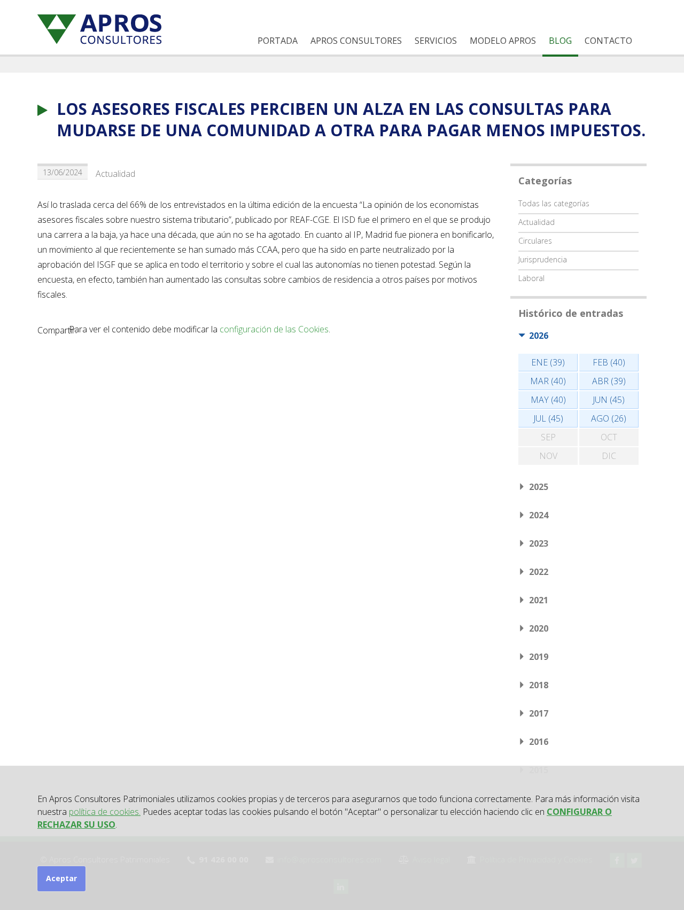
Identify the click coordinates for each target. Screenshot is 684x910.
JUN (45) (609, 400)
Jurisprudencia (542, 259)
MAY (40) (548, 400)
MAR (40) (548, 381)
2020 (538, 628)
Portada (278, 40)
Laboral (531, 278)
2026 (538, 335)
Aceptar (61, 878)
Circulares (535, 241)
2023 (538, 543)
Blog (560, 40)
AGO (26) (608, 418)
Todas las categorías (553, 203)
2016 (538, 742)
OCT (609, 437)
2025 (538, 487)
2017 (538, 713)
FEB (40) (609, 362)
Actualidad (115, 174)
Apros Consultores (356, 40)
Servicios (436, 40)
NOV (548, 456)
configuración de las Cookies (274, 329)
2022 (538, 572)
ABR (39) (609, 381)
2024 (538, 515)
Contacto (608, 40)
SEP (548, 437)
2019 (538, 657)
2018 (538, 685)
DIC (609, 456)
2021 (538, 600)
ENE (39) (548, 362)
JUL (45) (548, 418)
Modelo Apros (503, 40)
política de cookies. (105, 812)
